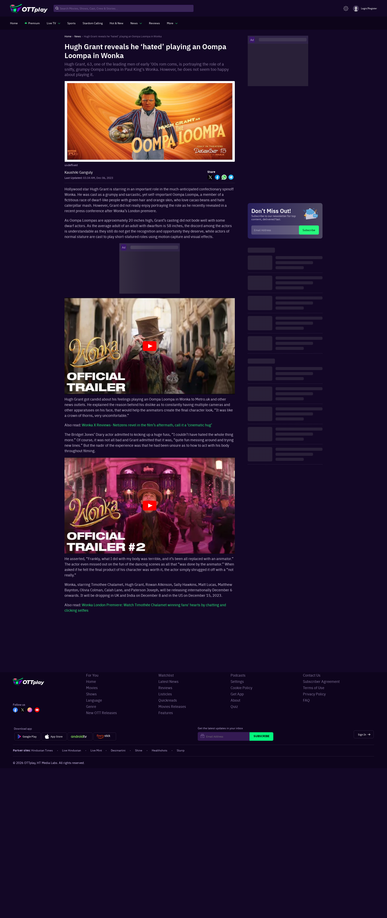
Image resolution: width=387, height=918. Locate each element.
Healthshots (159, 750)
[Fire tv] (104, 736)
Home (91, 681)
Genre (91, 706)
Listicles (165, 693)
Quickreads (167, 700)
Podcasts (238, 675)
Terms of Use (313, 687)
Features (165, 712)
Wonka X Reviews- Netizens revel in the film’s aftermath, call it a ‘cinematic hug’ (147, 424)
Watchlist (166, 675)
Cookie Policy (241, 687)
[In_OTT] (29, 710)
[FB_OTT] (15, 710)
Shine (138, 750)
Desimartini (118, 750)
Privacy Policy (314, 693)
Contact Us (311, 675)
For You (92, 675)
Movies (92, 687)
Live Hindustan (71, 750)
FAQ (306, 700)
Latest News (168, 681)
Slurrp (180, 750)
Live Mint (96, 750)
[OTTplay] (29, 8)
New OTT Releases (101, 712)
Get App (237, 693)
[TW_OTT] (22, 710)
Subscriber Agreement (321, 681)
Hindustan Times (42, 750)
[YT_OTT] (37, 710)
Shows (91, 693)
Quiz (234, 706)
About (235, 700)
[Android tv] (80, 736)
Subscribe (309, 230)
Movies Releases (172, 706)
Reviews (165, 687)
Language (94, 700)
